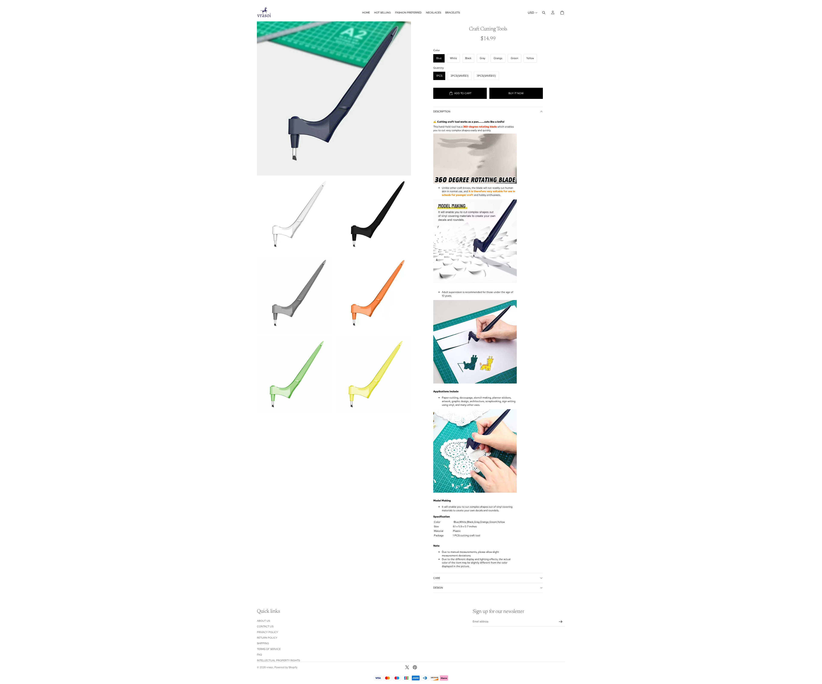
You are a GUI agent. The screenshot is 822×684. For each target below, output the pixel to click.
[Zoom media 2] (294, 216)
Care (436, 578)
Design (438, 587)
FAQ (259, 654)
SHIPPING (263, 643)
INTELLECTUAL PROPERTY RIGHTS (278, 660)
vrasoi (270, 667)
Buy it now (516, 93)
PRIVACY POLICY (267, 632)
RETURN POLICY (267, 637)
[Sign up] (560, 621)
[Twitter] (407, 667)
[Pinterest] (414, 667)
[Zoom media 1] (334, 98)
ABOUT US (263, 621)
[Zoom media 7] (373, 374)
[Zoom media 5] (373, 295)
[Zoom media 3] (373, 216)
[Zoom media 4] (294, 295)
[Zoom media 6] (294, 374)
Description (441, 111)
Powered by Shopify (285, 667)
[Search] (543, 12)
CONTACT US (265, 626)
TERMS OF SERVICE (269, 649)
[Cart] (562, 12)
